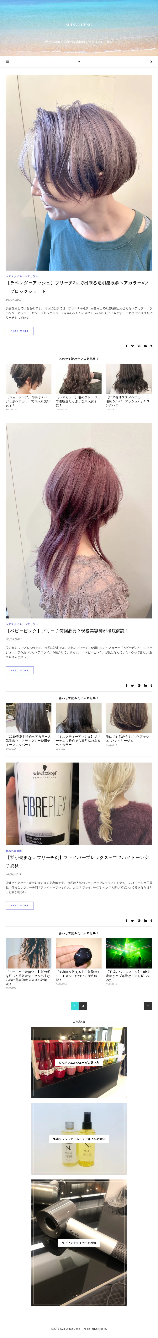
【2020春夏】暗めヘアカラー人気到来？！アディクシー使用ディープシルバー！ (28, 740)
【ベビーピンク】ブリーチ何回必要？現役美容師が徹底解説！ (67, 631)
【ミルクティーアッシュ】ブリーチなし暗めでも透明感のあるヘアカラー (78, 740)
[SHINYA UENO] (79, 25)
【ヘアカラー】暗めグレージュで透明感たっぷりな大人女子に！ (78, 401)
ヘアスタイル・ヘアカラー (22, 276)
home (86, 1328)
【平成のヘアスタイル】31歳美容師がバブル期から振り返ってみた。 (128, 976)
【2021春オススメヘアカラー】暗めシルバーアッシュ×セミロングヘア (128, 401)
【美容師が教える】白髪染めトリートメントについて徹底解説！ (78, 976)
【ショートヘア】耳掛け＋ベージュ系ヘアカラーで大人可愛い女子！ (28, 401)
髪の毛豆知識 (14, 851)
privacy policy (99, 1328)
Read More (20, 331)
